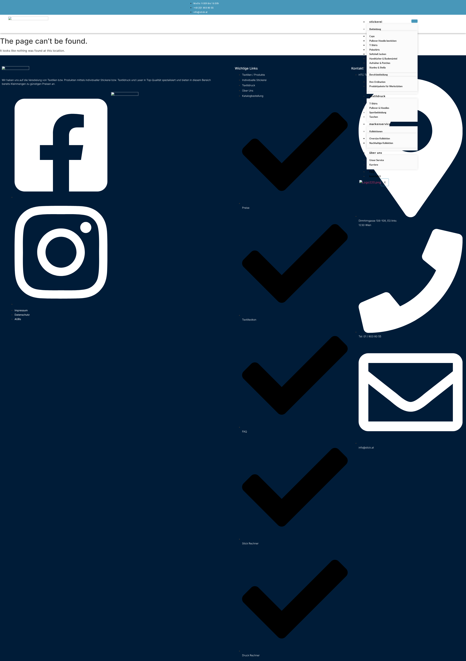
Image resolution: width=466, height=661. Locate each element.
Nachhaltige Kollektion (381, 143)
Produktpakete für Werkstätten (385, 86)
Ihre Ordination (377, 82)
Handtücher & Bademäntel (383, 59)
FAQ (371, 171)
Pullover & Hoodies (379, 108)
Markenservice (380, 124)
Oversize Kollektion (379, 139)
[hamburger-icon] (414, 21)
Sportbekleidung (377, 113)
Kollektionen (375, 131)
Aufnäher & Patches (379, 63)
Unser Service (376, 160)
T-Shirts (373, 45)
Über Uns (375, 152)
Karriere (373, 165)
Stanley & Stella (377, 68)
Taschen (373, 117)
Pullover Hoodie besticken (382, 41)
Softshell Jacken (377, 54)
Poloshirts (374, 50)
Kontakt (375, 176)
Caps (372, 36)
